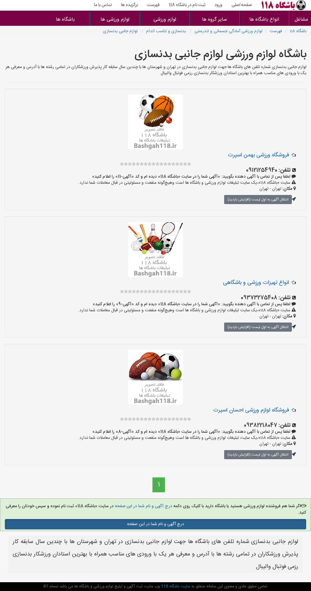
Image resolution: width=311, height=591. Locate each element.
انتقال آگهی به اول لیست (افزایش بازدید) (258, 199)
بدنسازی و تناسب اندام (166, 31)
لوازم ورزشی (164, 19)
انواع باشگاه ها (264, 19)
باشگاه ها (65, 19)
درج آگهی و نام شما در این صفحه (143, 506)
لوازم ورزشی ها (115, 19)
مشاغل (301, 19)
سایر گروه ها (214, 19)
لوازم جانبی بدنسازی (121, 31)
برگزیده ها (129, 5)
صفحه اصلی (241, 5)
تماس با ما (103, 5)
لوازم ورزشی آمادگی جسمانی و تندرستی (228, 31)
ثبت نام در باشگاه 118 (187, 5)
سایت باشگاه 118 (175, 586)
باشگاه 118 (297, 31)
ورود (218, 5)
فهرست (153, 5)
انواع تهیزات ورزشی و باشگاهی (256, 282)
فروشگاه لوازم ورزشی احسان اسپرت (251, 410)
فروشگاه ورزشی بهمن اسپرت (258, 155)
